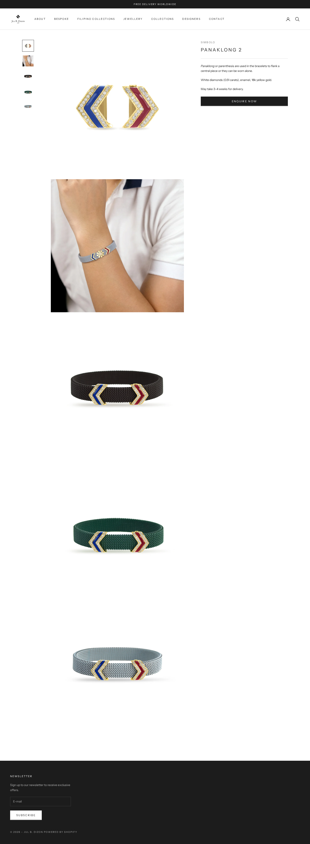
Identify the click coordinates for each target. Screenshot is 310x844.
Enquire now (244, 101)
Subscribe (26, 815)
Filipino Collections (96, 18)
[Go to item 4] (28, 91)
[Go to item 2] (28, 61)
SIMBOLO (208, 42)
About (40, 18)
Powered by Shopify (60, 832)
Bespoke (61, 18)
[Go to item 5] (28, 106)
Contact (217, 18)
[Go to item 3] (28, 76)
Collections (162, 18)
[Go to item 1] (28, 46)
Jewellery (133, 18)
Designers (191, 18)
